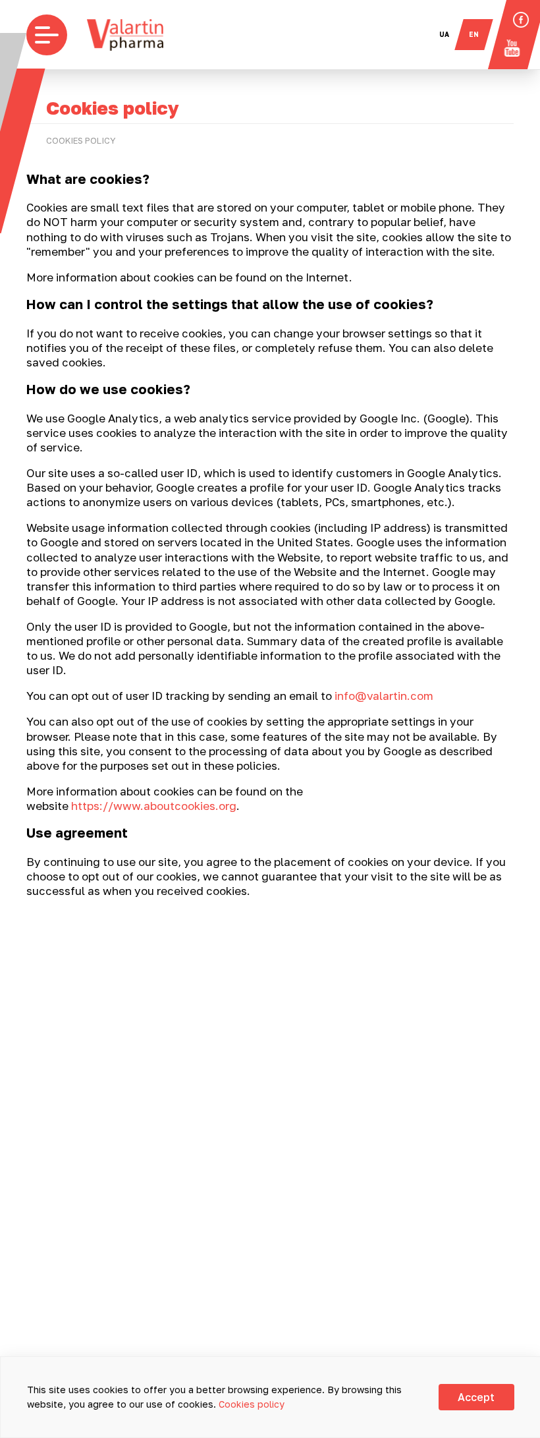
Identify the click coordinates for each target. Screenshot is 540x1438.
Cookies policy (251, 1404)
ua (444, 34)
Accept (476, 1397)
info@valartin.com (384, 696)
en (474, 34)
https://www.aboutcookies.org (153, 806)
